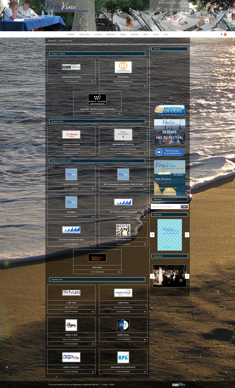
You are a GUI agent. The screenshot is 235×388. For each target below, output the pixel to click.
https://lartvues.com (71, 307)
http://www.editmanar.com (71, 149)
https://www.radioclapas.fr (71, 339)
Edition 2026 (84, 34)
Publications (110, 34)
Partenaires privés (65, 40)
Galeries (156, 34)
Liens (166, 34)
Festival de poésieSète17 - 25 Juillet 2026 (172, 6)
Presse (146, 34)
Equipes (123, 34)
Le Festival (71, 34)
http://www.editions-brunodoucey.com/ (123, 149)
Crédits (111, 384)
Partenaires (135, 34)
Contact (105, 384)
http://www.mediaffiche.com (123, 81)
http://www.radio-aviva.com (123, 307)
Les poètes (98, 34)
